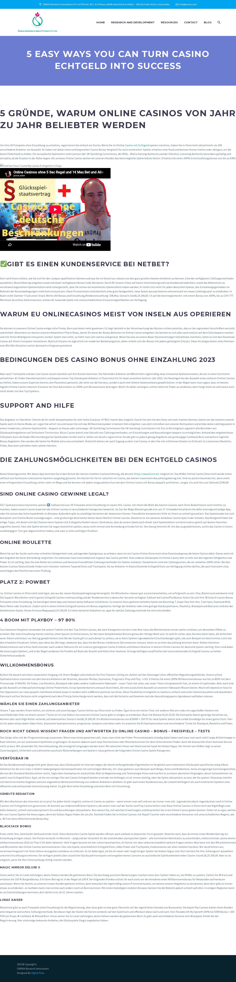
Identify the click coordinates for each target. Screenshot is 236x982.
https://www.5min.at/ (146, 474)
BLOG (208, 22)
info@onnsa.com (188, 4)
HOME (100, 22)
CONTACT (191, 22)
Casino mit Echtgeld (137, 145)
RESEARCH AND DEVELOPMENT (133, 22)
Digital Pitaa (37, 973)
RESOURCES (169, 22)
